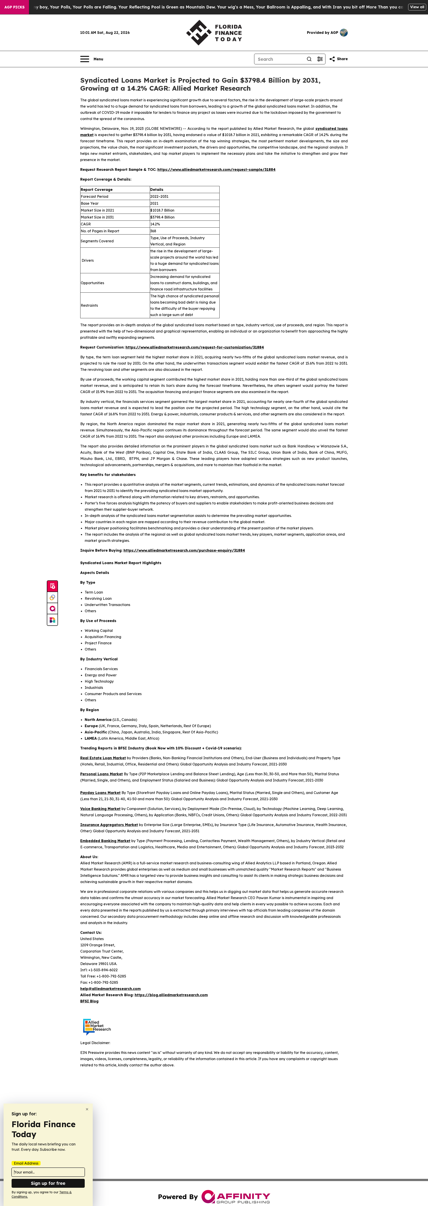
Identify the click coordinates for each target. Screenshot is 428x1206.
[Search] (309, 59)
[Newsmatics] (52, 619)
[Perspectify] (52, 597)
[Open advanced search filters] (320, 59)
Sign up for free (48, 1183)
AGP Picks (14, 7)
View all (417, 7)
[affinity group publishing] (52, 608)
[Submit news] (52, 586)
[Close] (87, 1109)
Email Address (26, 1163)
